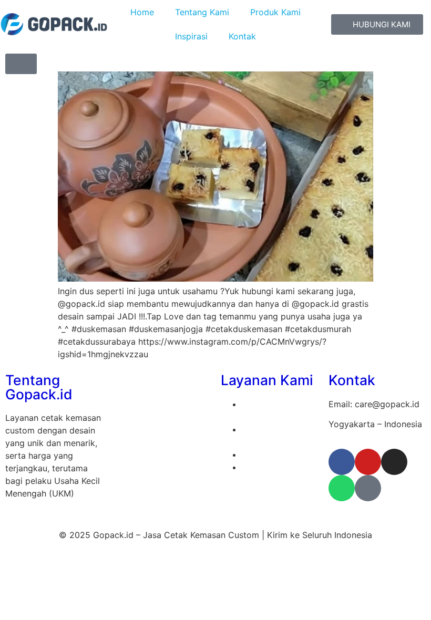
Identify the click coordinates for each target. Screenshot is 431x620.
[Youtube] (368, 462)
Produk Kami (275, 12)
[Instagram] (394, 462)
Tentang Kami (202, 12)
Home (142, 12)
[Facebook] (342, 462)
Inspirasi (191, 36)
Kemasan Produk (275, 467)
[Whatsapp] (342, 488)
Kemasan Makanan (278, 454)
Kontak (242, 36)
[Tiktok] (368, 488)
